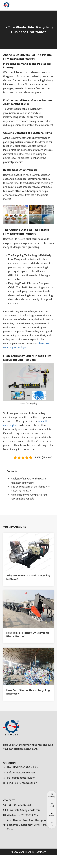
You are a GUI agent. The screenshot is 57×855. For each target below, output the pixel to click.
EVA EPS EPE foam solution (22, 782)
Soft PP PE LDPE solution (21, 772)
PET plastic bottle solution (21, 777)
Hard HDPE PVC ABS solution (23, 767)
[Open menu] (51, 5)
